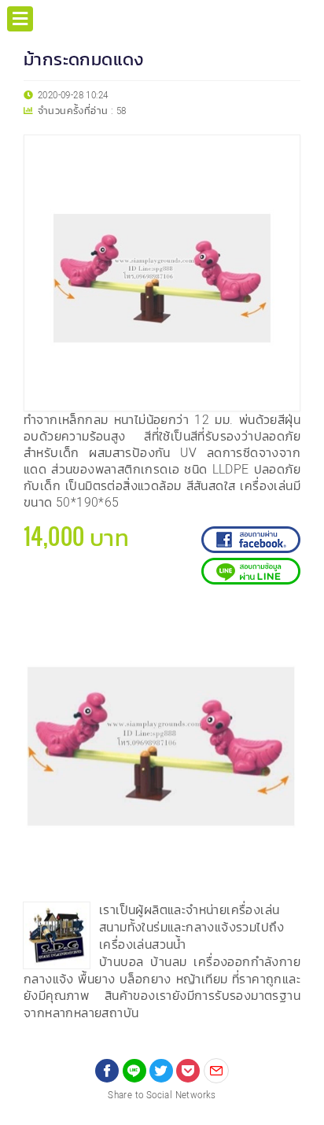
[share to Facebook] (107, 1071)
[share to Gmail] (216, 1070)
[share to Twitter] (161, 1071)
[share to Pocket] (188, 1071)
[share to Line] (134, 1071)
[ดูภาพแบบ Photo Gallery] (285, 621)
